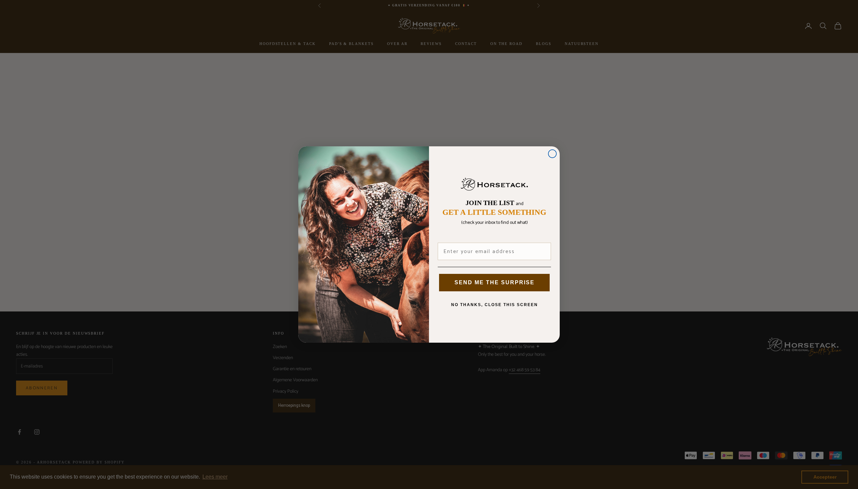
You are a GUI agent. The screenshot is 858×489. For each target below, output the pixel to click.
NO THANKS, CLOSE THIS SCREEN (494, 304)
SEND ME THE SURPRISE (494, 282)
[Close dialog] (552, 154)
